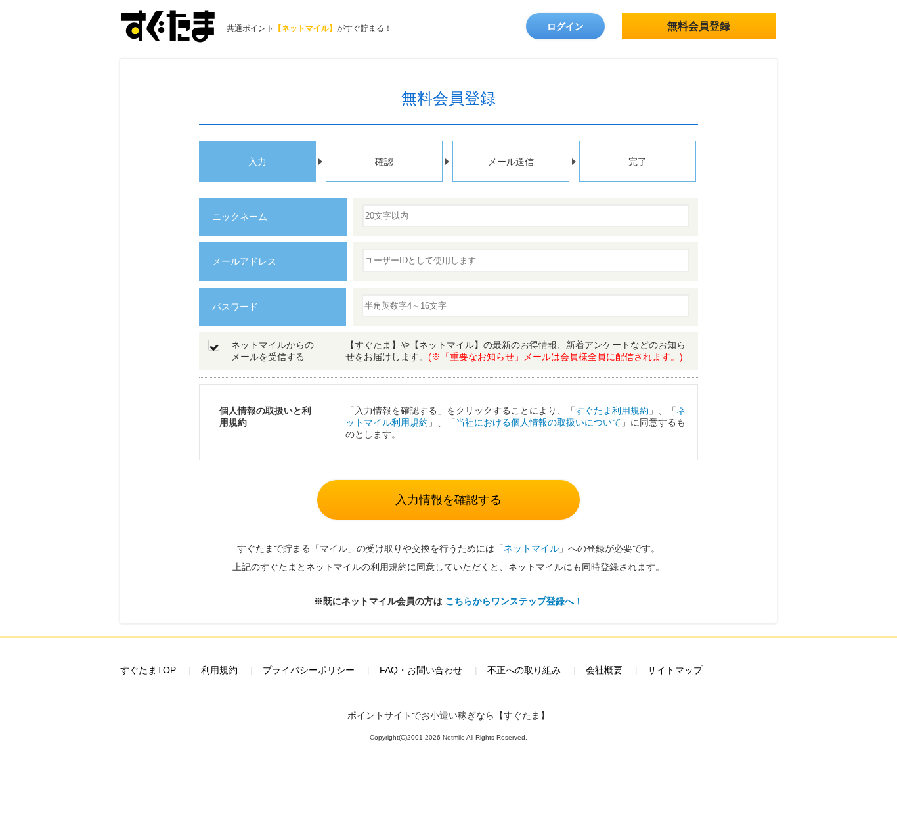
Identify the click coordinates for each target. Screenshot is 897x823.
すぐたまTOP (148, 670)
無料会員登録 (698, 26)
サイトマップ (675, 670)
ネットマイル (531, 548)
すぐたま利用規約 (612, 410)
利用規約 (219, 670)
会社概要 (604, 670)
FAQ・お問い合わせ (421, 670)
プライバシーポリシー (309, 670)
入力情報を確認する (448, 499)
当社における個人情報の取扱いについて (538, 422)
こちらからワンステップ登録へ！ (514, 601)
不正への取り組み (524, 670)
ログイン (565, 26)
